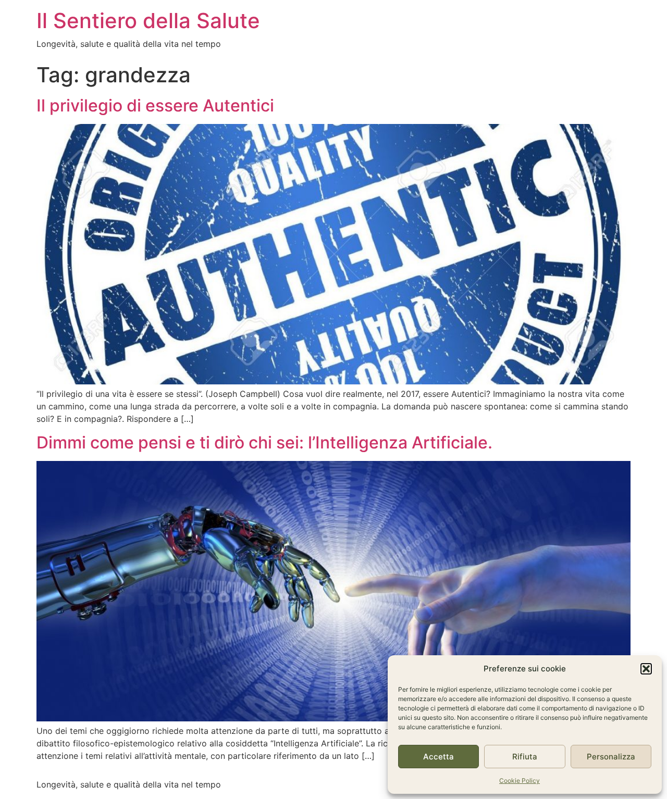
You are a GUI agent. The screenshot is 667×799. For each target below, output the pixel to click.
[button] (646, 669)
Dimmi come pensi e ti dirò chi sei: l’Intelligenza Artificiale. (264, 442)
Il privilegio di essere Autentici (155, 105)
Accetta (438, 756)
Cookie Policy (519, 780)
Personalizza (611, 756)
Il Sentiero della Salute (148, 20)
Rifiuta (524, 756)
